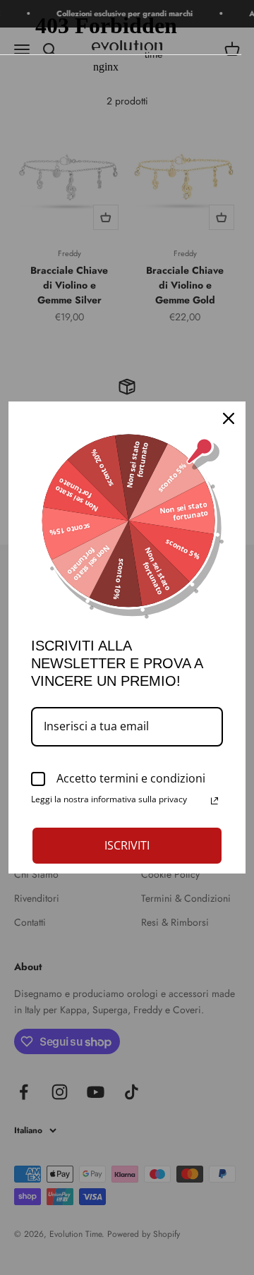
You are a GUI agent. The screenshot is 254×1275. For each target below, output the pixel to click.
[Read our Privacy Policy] (214, 800)
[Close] (229, 418)
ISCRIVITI (127, 845)
